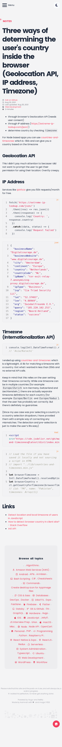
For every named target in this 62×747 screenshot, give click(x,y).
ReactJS (47, 640)
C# (34, 578)
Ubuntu (39, 653)
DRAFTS (39, 600)
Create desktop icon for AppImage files (31, 589)
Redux (21, 644)
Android (23, 574)
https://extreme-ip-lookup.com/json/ (31, 125)
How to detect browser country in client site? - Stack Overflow (33, 523)
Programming (44, 631)
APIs (32, 574)
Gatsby (19, 609)
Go (47, 608)
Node (23, 626)
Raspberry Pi (36, 635)
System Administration (32, 649)
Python (23, 635)
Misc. (12, 626)
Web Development (13, 107)
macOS (46, 622)
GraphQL (18, 613)
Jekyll (44, 617)
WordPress (24, 662)
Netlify (41, 699)
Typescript (23, 653)
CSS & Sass (23, 595)
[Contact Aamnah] (56, 724)
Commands (33, 583)
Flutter (46, 604)
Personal (19, 631)
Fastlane (16, 604)
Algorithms (32, 565)
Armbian (41, 574)
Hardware (34, 613)
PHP (28, 631)
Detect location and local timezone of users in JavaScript (33, 516)
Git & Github (37, 609)
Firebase (31, 604)
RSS (48, 702)
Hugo (45, 613)
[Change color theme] (57, 5)
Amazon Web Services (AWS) (32, 569)
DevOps (14, 599)
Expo (48, 599)
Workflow (41, 662)
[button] (57, 5)
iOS (19, 617)
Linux (34, 622)
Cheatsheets (44, 578)
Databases (41, 595)
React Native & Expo (24, 640)
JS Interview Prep (20, 622)
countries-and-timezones (36, 360)
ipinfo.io (21, 189)
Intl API (12, 528)
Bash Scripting (21, 578)
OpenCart (46, 626)
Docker (25, 599)
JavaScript (32, 617)
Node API (34, 626)
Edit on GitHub (11, 100)
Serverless (36, 644)
